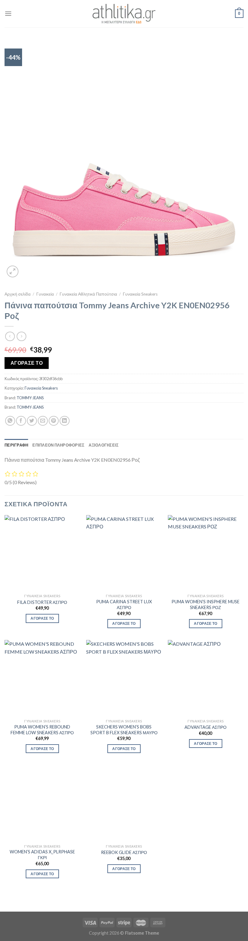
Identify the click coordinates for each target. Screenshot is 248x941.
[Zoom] (12, 271)
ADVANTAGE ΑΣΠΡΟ (205, 727)
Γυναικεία (45, 294)
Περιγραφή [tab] (16, 445)
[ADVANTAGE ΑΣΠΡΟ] (205, 678)
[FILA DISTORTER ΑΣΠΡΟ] (42, 553)
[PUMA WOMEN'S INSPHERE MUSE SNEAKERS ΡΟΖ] (205, 553)
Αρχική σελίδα (18, 294)
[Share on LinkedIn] (65, 421)
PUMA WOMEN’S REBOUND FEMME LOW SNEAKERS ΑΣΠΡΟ (42, 729)
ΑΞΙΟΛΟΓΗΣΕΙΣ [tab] (104, 445)
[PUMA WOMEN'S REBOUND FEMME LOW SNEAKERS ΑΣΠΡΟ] (42, 678)
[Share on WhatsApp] (10, 421)
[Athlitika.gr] (124, 13)
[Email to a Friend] (43, 421)
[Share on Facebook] (21, 421)
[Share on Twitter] (32, 421)
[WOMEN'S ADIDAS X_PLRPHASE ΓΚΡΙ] (42, 803)
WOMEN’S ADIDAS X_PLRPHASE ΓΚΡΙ (42, 854)
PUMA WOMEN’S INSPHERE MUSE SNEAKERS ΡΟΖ (205, 604)
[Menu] (8, 13)
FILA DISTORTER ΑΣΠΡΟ (42, 602)
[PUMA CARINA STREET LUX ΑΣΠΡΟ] (124, 553)
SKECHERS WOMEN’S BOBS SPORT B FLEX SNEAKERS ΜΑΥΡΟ (124, 729)
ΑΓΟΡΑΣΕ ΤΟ (27, 363)
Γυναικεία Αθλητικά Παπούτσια (88, 294)
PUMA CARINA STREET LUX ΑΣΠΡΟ (124, 604)
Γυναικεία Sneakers (140, 294)
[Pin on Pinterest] (54, 421)
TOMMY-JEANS (30, 397)
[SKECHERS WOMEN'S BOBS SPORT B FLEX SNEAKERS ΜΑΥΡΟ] (124, 678)
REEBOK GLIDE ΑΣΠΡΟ (124, 852)
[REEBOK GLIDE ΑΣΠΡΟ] (124, 803)
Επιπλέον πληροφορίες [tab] (58, 445)
